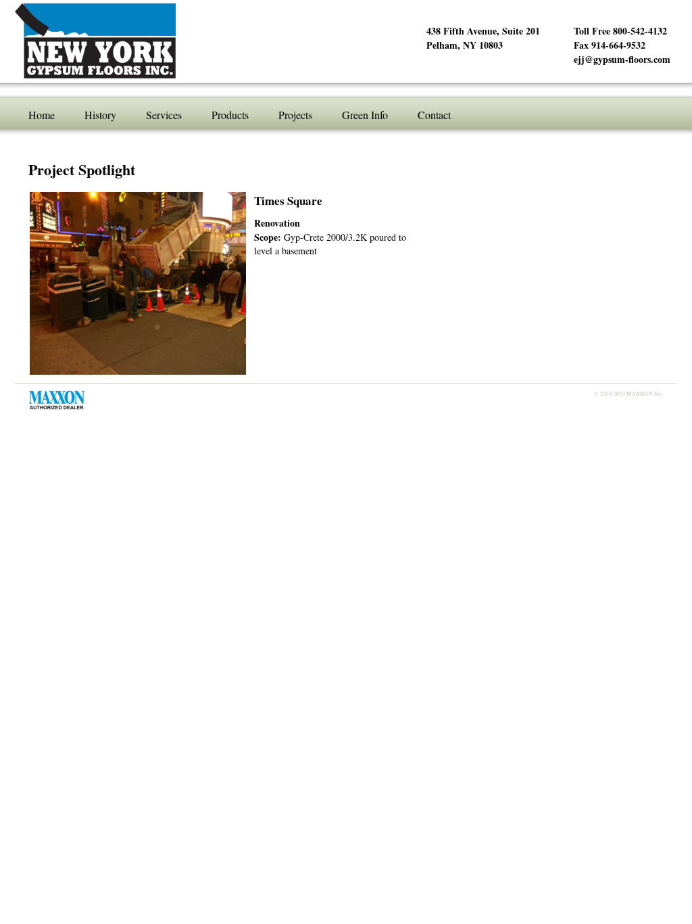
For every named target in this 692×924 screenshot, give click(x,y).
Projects (295, 115)
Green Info (365, 115)
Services (164, 115)
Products (230, 115)
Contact (434, 115)
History (100, 115)
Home (41, 115)
